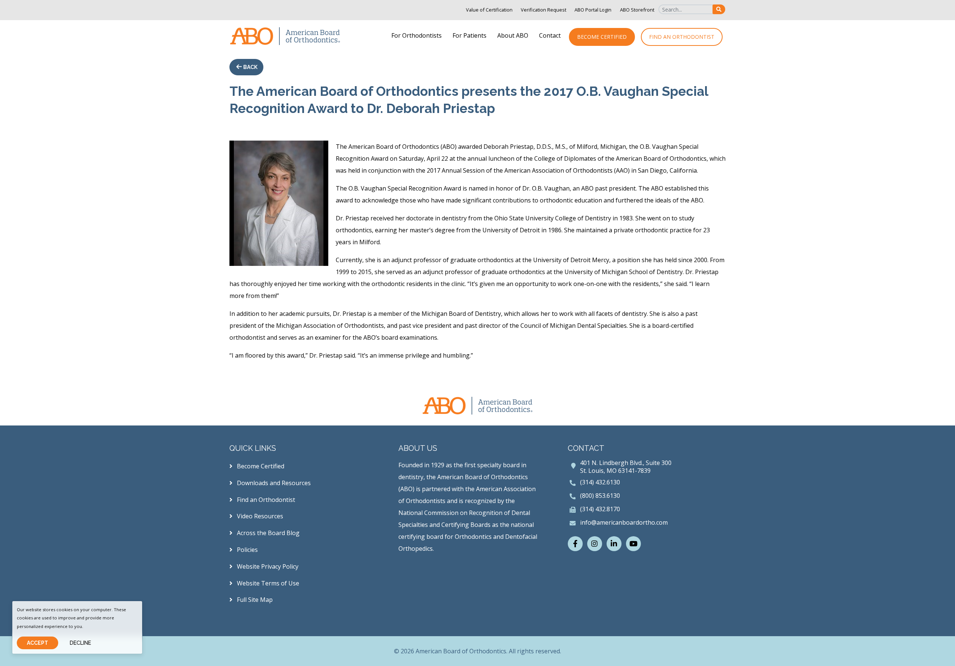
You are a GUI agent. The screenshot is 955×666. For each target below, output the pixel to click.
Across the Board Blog (267, 533)
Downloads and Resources (273, 483)
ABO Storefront (637, 9)
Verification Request (543, 9)
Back (249, 67)
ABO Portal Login (592, 9)
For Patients (469, 35)
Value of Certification (489, 9)
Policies (246, 550)
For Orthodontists (416, 35)
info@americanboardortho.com (624, 522)
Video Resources (259, 516)
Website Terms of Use (267, 583)
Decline (80, 643)
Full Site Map (254, 600)
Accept (37, 643)
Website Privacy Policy (266, 566)
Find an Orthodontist (681, 36)
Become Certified (602, 36)
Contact (550, 35)
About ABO (512, 35)
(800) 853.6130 (600, 495)
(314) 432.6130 (600, 482)
